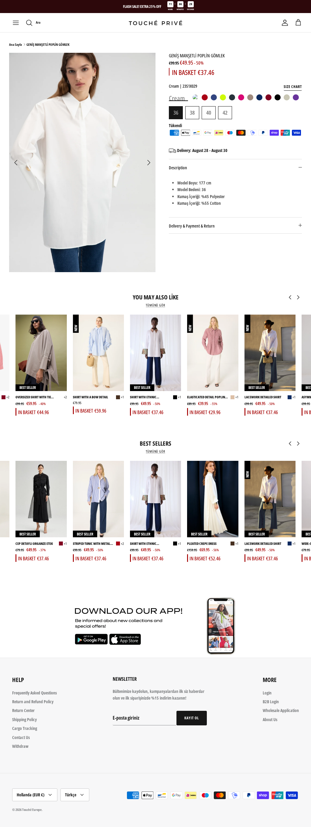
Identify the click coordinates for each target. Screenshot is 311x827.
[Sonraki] (149, 162)
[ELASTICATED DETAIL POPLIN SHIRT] (212, 353)
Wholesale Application (281, 710)
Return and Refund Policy (32, 701)
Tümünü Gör (155, 305)
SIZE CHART (293, 86)
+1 (122, 397)
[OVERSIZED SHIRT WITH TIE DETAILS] (41, 353)
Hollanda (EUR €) (30, 795)
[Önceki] (15, 162)
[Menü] (15, 22)
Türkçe (70, 795)
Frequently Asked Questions (34, 693)
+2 (7, 397)
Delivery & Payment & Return (192, 226)
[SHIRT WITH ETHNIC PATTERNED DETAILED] (155, 353)
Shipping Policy (24, 719)
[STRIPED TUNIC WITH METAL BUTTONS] (98, 499)
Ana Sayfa (15, 44)
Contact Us (21, 737)
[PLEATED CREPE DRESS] (212, 499)
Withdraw (20, 746)
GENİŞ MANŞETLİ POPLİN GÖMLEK (48, 44)
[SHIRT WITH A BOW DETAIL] (98, 353)
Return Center (23, 710)
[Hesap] (285, 22)
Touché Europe (32, 809)
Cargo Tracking (24, 728)
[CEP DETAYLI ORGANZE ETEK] (41, 499)
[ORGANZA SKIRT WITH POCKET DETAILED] (61, 543)
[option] (82, 162)
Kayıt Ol (191, 718)
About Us (270, 719)
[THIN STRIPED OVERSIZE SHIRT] (3, 397)
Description (178, 167)
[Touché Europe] (155, 22)
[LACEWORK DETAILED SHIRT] (270, 353)
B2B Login (271, 701)
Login (267, 693)
